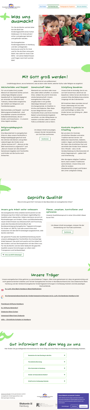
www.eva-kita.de (5, 394)
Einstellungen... (66, 406)
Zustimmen (45, 139)
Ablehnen (74, 406)
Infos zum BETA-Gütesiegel (13, 255)
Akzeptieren (83, 406)
